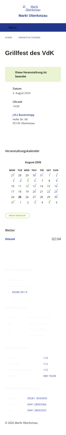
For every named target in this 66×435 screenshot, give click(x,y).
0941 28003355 (36, 410)
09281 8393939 (37, 398)
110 (45, 358)
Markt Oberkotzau (33, 15)
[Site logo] (33, 10)
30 (34, 175)
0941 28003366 (36, 404)
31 (41, 175)
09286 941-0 (19, 292)
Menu (12, 27)
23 (55, 191)
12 (27, 186)
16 (55, 186)
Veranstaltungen (29, 37)
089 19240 (49, 376)
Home (8, 37)
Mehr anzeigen (17, 215)
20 (34, 191)
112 (45, 364)
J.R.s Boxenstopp (23, 115)
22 (48, 191)
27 (12, 175)
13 (34, 186)
